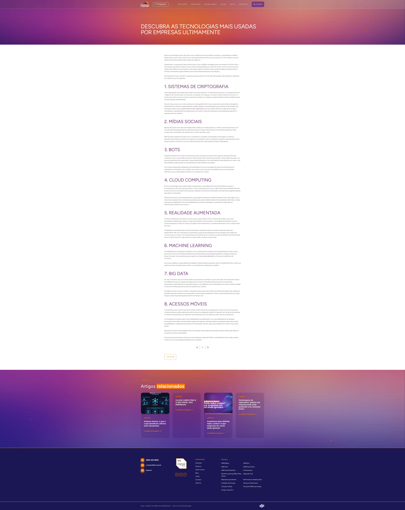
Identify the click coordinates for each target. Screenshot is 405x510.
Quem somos (200, 470)
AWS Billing (225, 463)
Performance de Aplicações (252, 479)
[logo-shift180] (262, 506)
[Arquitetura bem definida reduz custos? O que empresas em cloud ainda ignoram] (218, 415)
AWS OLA (224, 467)
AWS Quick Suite (249, 467)
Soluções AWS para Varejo (252, 486)
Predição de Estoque (228, 483)
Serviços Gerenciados (250, 483)
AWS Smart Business (228, 470)
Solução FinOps (226, 486)
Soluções (198, 463)
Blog (196, 473)
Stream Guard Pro (227, 490)
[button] (201, 4)
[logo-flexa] (145, 4)
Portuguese (161, 4)
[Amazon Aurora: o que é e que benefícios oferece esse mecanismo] (155, 415)
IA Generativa (247, 470)
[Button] (177, 474)
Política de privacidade (181, 506)
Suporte (198, 483)
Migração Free (248, 474)
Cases (197, 476)
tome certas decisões (206, 256)
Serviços (198, 466)
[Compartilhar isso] (197, 347)
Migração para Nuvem (228, 479)
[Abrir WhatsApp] (400, 504)
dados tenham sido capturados (193, 109)
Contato (198, 480)
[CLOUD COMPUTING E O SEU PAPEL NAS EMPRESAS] (186, 415)
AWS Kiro (246, 463)
